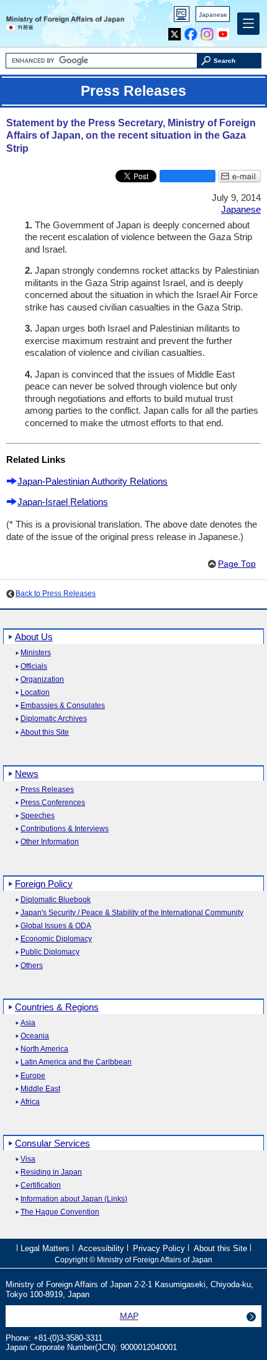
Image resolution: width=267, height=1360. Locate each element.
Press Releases (47, 790)
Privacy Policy (159, 1248)
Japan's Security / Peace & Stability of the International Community (131, 913)
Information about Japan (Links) (73, 1199)
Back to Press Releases (56, 593)
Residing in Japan (51, 1172)
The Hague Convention (59, 1212)
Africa (30, 1102)
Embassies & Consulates (62, 706)
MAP (129, 1316)
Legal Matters (45, 1248)
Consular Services (52, 1143)
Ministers (35, 653)
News (26, 773)
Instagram (207, 31)
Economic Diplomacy (56, 939)
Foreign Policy (44, 883)
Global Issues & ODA (55, 926)
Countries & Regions (57, 1007)
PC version (181, 16)
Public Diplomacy (49, 952)
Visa (27, 1159)
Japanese (213, 14)
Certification (40, 1185)
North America (44, 1049)
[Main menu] (248, 23)
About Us (34, 636)
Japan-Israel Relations (62, 501)
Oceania (34, 1036)
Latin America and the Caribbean (76, 1062)
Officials (33, 667)
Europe (32, 1076)
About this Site (44, 733)
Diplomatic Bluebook (55, 900)
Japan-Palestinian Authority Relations (92, 481)
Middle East (40, 1089)
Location (35, 693)
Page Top (237, 564)
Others (31, 966)
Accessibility (101, 1248)
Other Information (49, 842)
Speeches (37, 816)
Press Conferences (52, 803)
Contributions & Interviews (64, 829)
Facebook (190, 31)
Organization (42, 680)
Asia (27, 1023)
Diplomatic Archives (53, 719)
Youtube (223, 31)
